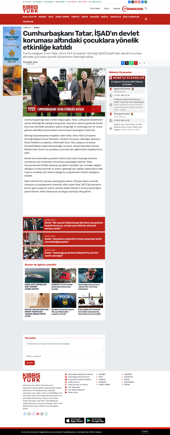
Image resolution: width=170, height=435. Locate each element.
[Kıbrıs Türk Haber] (30, 9)
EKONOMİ (102, 382)
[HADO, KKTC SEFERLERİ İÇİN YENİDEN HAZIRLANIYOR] (37, 275)
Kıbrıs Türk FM (29, 17)
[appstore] (74, 420)
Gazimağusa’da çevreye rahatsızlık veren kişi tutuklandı (89, 286)
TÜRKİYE (75, 17)
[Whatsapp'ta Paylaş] (131, 63)
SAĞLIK (104, 17)
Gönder (29, 363)
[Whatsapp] (46, 414)
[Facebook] (25, 414)
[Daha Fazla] (136, 63)
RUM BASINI (129, 382)
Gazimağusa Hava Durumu (79, 377)
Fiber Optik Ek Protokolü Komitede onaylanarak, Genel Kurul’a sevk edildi (89, 311)
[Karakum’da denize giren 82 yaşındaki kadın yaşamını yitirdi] (64, 300)
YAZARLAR (28, 21)
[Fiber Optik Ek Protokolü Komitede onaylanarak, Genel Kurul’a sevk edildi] (90, 300)
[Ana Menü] (146, 19)
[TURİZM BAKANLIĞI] (12, 61)
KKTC (51, 17)
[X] (29, 414)
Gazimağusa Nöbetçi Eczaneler (80, 374)
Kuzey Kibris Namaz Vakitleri (79, 379)
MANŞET (42, 17)
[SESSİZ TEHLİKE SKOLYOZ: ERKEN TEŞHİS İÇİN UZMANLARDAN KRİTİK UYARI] (37, 300)
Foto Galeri (95, 8)
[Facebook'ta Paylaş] (122, 63)
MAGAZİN (94, 17)
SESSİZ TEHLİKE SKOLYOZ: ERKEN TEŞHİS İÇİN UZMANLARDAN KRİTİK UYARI (37, 312)
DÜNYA (84, 17)
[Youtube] (38, 414)
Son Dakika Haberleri (76, 390)
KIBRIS (36, 28)
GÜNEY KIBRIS (62, 17)
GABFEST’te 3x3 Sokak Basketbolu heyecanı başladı (62, 286)
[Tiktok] (42, 414)
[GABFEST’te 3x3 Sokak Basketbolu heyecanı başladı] (64, 275)
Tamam (145, 431)
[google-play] (95, 420)
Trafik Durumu (74, 382)
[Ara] (146, 8)
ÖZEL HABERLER (131, 17)
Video (106, 8)
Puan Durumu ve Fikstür (78, 385)
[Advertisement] (66, 206)
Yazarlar (116, 8)
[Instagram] (33, 414)
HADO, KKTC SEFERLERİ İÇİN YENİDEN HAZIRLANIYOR (35, 286)
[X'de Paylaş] (127, 63)
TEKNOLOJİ (115, 17)
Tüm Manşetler (74, 387)
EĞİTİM (127, 385)
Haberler (27, 28)
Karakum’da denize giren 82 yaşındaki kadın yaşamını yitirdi (63, 311)
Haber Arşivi (73, 392)
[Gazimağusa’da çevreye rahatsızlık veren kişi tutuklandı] (90, 275)
